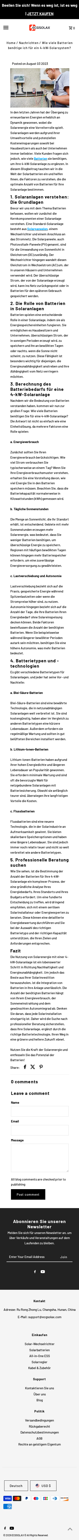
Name (15, 1102)
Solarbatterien (39, 1350)
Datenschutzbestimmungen (39, 1432)
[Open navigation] (13, 27)
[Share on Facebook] (25, 1067)
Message (17, 1140)
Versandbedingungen (39, 1420)
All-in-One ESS (39, 1356)
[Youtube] (43, 1272)
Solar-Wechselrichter (40, 1344)
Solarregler (39, 1362)
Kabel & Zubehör (39, 1368)
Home (11, 43)
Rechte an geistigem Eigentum (39, 1444)
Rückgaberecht (39, 1426)
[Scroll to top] (70, 1529)
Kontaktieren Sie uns (39, 1388)
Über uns (39, 1394)
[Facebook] (35, 1272)
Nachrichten (29, 43)
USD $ (46, 1486)
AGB (39, 1438)
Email (15, 1121)
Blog (39, 1400)
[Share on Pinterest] (41, 1067)
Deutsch (16, 1486)
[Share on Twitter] (32, 1067)
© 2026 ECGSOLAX (13, 1535)
